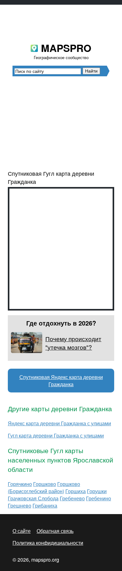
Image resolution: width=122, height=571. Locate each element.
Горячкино (20, 484)
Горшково (44, 484)
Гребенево (72, 498)
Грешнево (19, 505)
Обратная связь (55, 530)
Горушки (97, 491)
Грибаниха (45, 505)
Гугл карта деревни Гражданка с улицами (56, 435)
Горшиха (75, 491)
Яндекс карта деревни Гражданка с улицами (59, 423)
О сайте (22, 530)
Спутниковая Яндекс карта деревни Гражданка (61, 380)
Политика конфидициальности (48, 542)
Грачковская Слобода (33, 498)
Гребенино (98, 498)
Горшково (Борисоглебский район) (44, 487)
